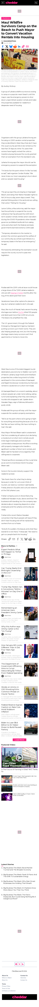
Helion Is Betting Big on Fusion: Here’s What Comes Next (24, 794)
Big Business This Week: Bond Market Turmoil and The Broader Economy (17, 869)
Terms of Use (6, 988)
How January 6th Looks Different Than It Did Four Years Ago (11, 647)
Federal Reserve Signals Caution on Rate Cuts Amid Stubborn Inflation (11, 708)
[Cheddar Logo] (12, 2)
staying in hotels (17, 293)
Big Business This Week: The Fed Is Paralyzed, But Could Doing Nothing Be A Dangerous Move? (19, 897)
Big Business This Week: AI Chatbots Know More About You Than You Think (19, 889)
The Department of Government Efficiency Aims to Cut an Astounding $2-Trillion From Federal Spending (11, 668)
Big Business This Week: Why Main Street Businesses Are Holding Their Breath (19, 882)
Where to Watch (7, 978)
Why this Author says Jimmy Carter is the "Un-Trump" (10, 628)
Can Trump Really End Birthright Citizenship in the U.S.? (11, 570)
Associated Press (10, 41)
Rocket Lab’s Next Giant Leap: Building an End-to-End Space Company (25, 785)
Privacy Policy (6, 986)
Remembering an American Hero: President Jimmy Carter (11, 610)
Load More (19, 740)
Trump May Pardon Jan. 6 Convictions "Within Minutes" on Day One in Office (12, 590)
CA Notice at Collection (9, 991)
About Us (4, 980)
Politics (6, 18)
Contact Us (23, 980)
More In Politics (8, 546)
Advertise (23, 978)
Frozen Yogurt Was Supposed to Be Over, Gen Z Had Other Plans (25, 776)
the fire (21, 312)
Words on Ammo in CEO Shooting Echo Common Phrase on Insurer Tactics (10, 690)
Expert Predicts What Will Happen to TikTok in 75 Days (11, 551)
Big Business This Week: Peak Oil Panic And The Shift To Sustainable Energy (20, 876)
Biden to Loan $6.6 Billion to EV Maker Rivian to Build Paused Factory (11, 726)
